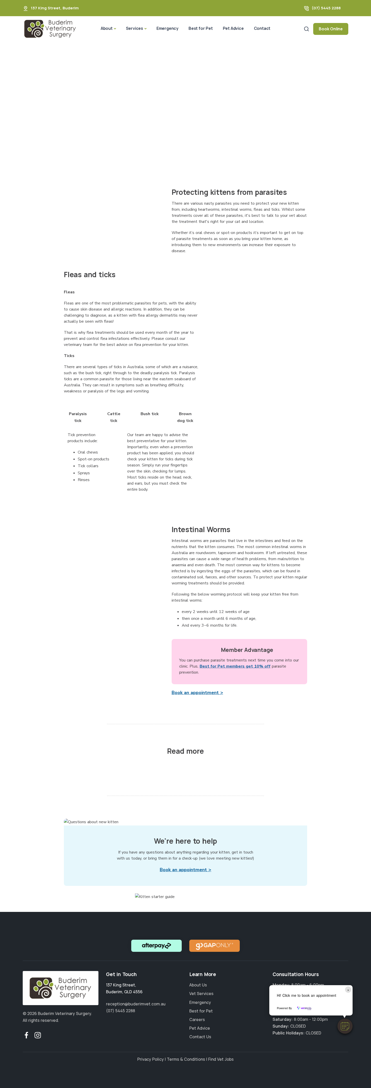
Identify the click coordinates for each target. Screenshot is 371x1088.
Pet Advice (233, 28)
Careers (197, 1019)
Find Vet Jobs (221, 1059)
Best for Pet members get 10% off (235, 666)
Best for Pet (201, 28)
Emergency (167, 28)
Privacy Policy (150, 1059)
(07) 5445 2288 (326, 8)
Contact (262, 28)
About (107, 28)
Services (134, 28)
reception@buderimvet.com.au (136, 1003)
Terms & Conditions (186, 1059)
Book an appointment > (197, 693)
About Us (198, 985)
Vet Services (201, 993)
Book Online (331, 29)
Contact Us (200, 1036)
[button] (345, 1026)
